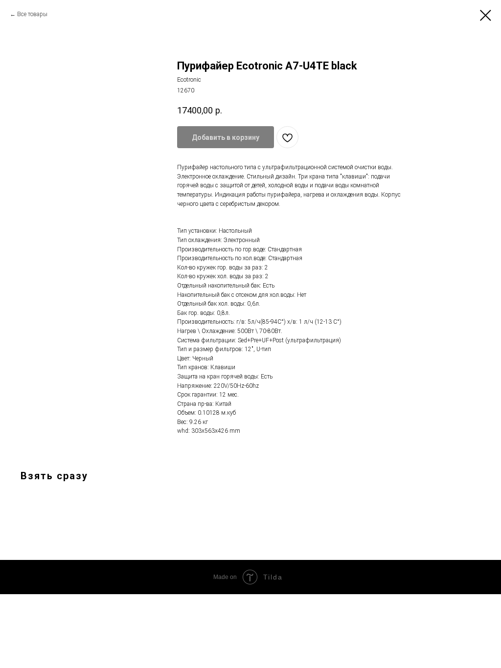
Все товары (32, 14)
